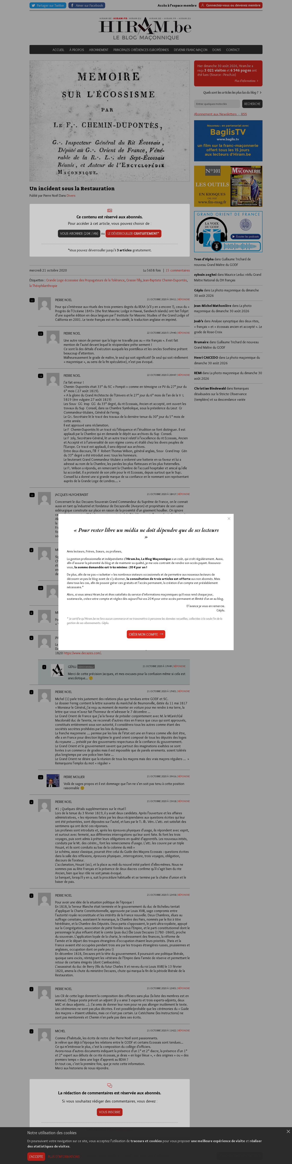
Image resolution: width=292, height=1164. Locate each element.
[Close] (229, 518)
